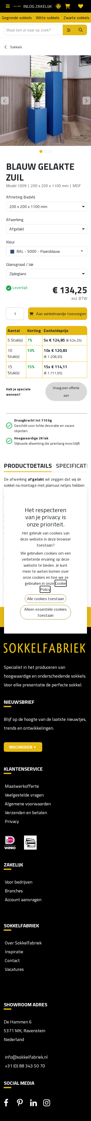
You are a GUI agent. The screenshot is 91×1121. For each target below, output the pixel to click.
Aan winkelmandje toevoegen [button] (60, 314)
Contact (12, 960)
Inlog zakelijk (37, 6)
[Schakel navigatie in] (9, 6)
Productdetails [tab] (28, 465)
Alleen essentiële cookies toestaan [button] (45, 612)
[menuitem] (17, 18)
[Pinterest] (23, 1103)
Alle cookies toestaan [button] (45, 599)
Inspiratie (14, 951)
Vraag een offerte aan (66, 391)
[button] (4, 101)
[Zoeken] (81, 30)
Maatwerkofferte (22, 786)
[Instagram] (49, 1103)
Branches (13, 890)
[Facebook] (10, 1103)
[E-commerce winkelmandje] (69, 6)
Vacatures (14, 969)
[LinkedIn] (36, 1103)
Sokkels (15, 47)
